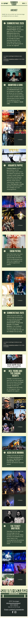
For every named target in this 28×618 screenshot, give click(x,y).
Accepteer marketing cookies (10, 59)
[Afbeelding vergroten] (8, 116)
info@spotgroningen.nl (13, 603)
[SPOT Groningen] (4, 3)
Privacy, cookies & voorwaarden (14, 609)
